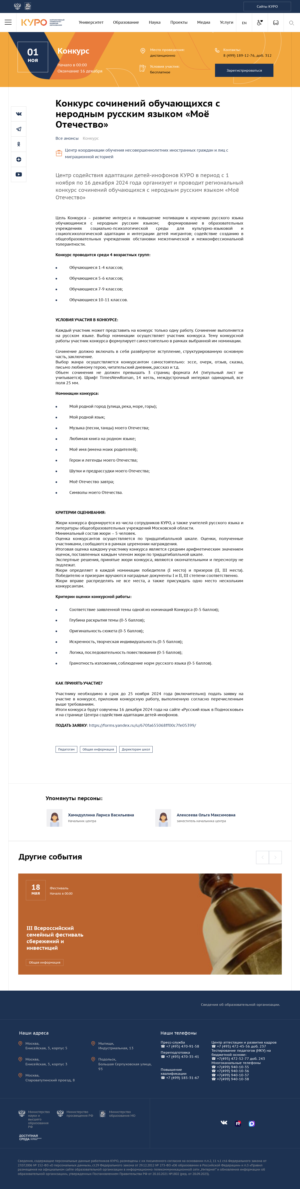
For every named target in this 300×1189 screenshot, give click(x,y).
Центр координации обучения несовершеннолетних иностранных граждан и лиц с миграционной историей (146, 154)
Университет (91, 22)
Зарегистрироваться (244, 70)
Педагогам (66, 749)
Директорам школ (136, 749)
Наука (155, 22)
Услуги (226, 22)
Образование (126, 22)
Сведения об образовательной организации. (240, 1004)
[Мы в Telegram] (18, 128)
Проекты (179, 22)
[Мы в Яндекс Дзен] (18, 159)
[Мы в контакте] (18, 114)
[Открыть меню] (8, 22)
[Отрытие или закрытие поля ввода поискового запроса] (292, 23)
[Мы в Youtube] (18, 174)
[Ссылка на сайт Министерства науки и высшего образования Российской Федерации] (17, 6)
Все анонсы (67, 138)
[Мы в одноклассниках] (18, 144)
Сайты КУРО (267, 6)
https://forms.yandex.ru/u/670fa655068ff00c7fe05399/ (142, 725)
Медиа (203, 22)
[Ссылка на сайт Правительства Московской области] (28, 6)
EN (245, 22)
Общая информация (98, 749)
